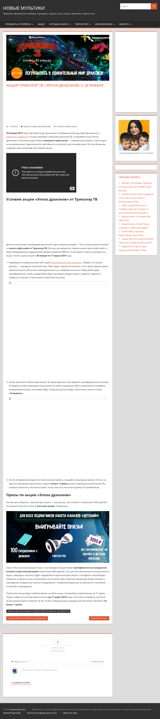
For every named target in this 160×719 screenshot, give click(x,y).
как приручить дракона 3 (47, 611)
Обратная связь (70, 712)
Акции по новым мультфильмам (37, 126)
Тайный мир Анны (98, 618)
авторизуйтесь (97, 661)
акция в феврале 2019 (26, 611)
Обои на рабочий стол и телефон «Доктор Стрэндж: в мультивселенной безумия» (133, 209)
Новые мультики (24, 8)
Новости (124, 24)
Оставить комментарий (66, 126)
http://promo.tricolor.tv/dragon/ (66, 262)
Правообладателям (12, 712)
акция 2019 (11, 611)
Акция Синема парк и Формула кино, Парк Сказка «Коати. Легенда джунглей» (136, 198)
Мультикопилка (103, 24)
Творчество (81, 24)
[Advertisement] (57, 106)
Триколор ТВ (65, 611)
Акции (41, 24)
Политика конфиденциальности (42, 712)
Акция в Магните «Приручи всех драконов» (27, 618)
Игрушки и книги (58, 24)
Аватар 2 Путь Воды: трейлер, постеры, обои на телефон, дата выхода (135, 186)
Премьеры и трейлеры (18, 24)
